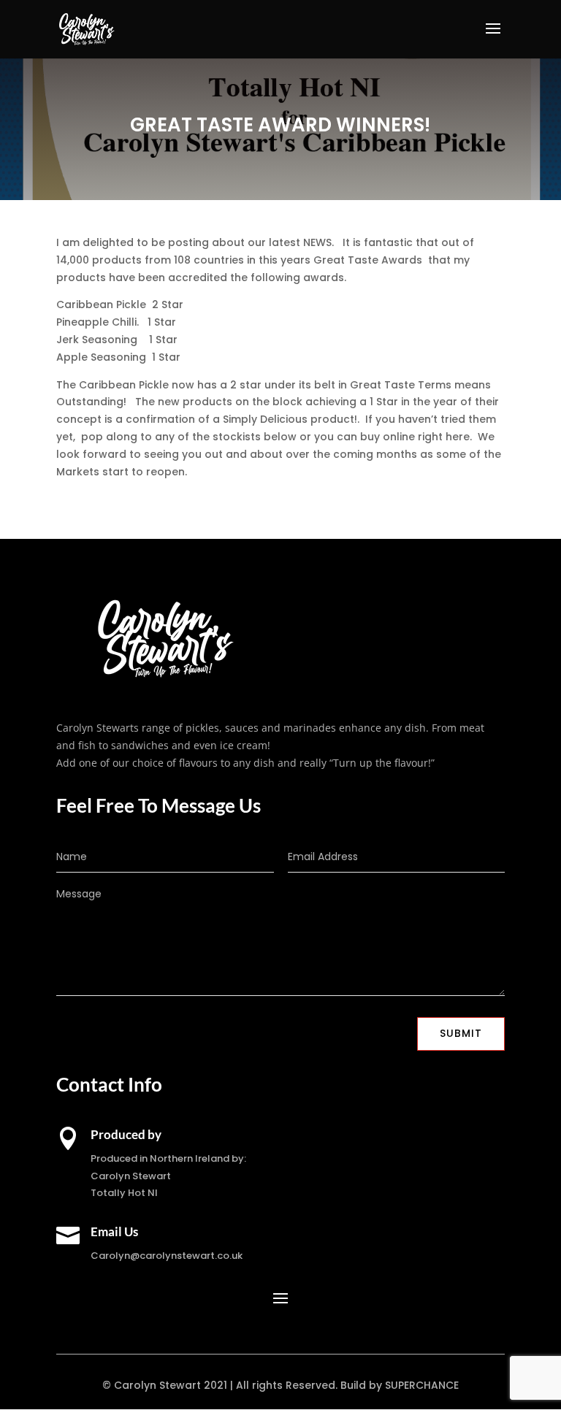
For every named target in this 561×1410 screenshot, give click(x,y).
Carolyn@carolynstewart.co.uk (167, 1256)
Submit (461, 1033)
